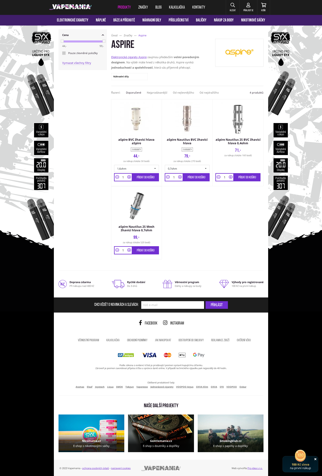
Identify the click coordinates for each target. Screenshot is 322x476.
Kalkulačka (113, 340)
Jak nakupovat (163, 340)
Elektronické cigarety (72, 20)
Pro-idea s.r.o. (255, 468)
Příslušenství (178, 20)
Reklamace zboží (220, 340)
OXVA (214, 386)
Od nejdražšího (209, 92)
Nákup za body (224, 20)
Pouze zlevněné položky (83, 53)
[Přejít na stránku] (27, 176)
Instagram (177, 323)
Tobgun (129, 386)
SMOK (119, 386)
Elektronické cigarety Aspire (129, 57)
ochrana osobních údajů (95, 468)
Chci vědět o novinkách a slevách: (116, 305)
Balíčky (201, 20)
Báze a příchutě (124, 20)
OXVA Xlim (202, 386)
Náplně (101, 20)
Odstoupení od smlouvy (191, 340)
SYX (222, 386)
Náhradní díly (151, 20)
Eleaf (89, 386)
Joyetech (100, 386)
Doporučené (133, 92)
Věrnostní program (88, 340)
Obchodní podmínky (137, 340)
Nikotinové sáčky (253, 20)
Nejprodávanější (157, 92)
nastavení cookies (121, 468)
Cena (65, 35)
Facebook (151, 323)
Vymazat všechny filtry (76, 63)
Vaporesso (142, 386)
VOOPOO (231, 386)
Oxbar (242, 386)
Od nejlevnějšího (183, 92)
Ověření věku (244, 340)
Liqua (110, 386)
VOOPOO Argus (184, 386)
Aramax (80, 386)
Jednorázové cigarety (161, 386)
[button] (232, 7)
